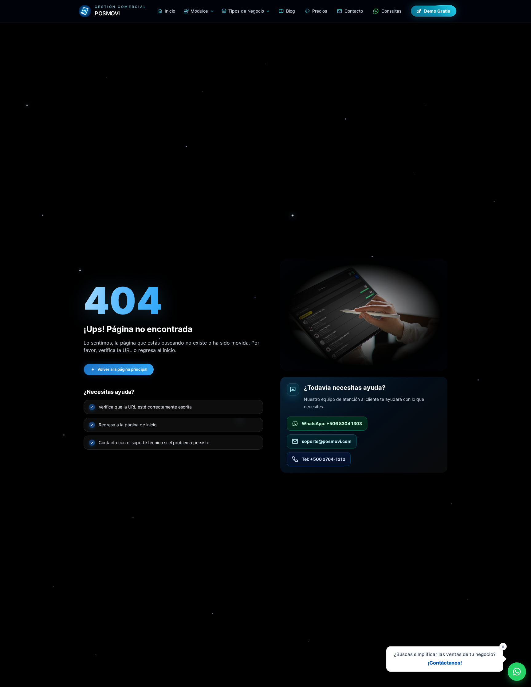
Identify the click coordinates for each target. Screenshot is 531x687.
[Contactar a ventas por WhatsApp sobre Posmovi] (517, 671)
